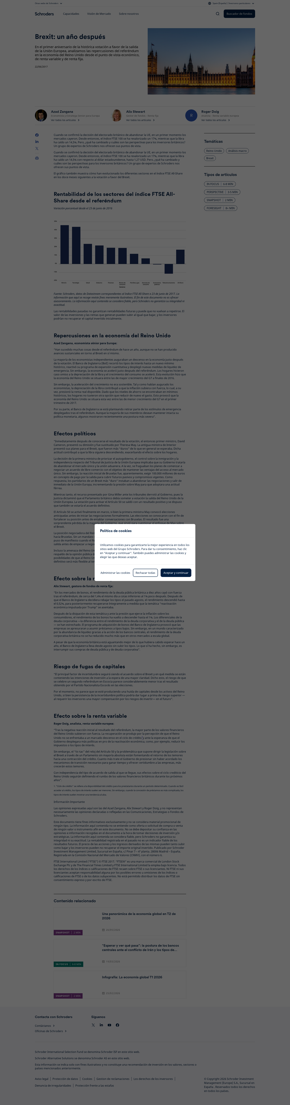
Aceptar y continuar (175, 573)
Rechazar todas (145, 573)
